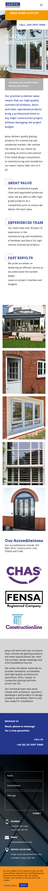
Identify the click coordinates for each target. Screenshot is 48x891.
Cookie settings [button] (10, 885)
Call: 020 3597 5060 (32, 24)
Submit (37, 813)
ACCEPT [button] (23, 885)
